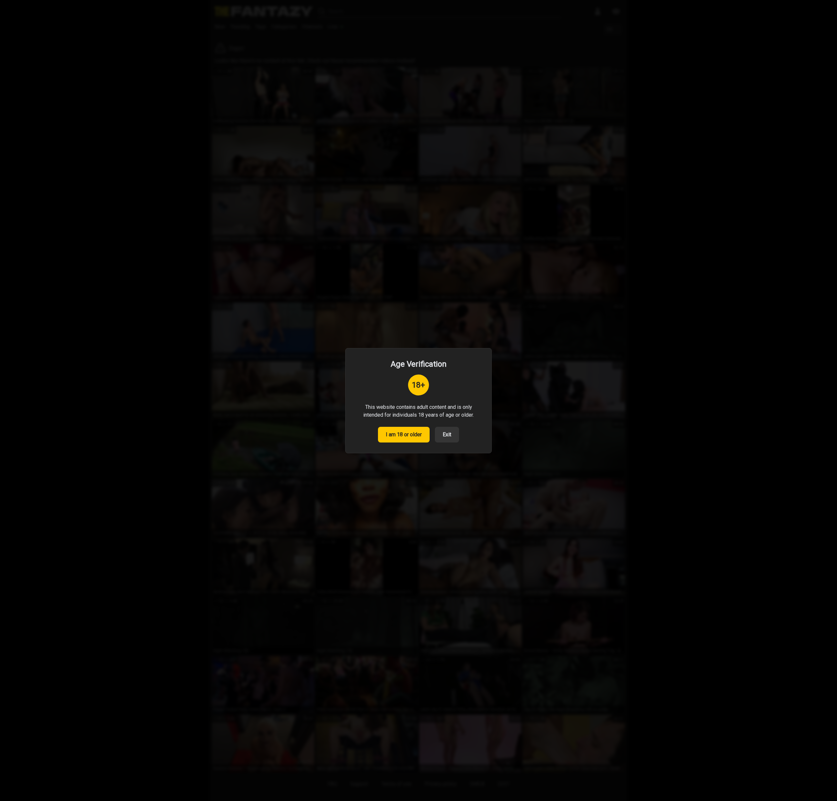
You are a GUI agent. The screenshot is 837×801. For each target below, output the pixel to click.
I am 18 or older (404, 434)
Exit (447, 434)
